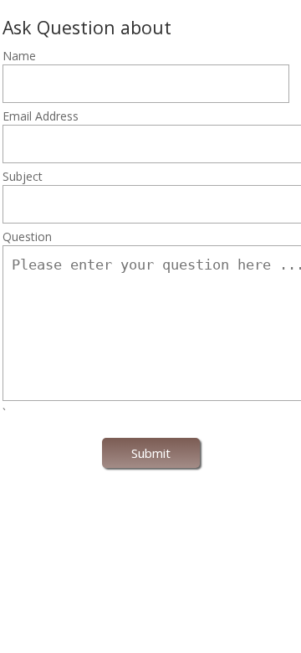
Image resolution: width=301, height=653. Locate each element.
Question (27, 236)
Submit (151, 453)
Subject (23, 176)
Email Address (41, 116)
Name (19, 56)
